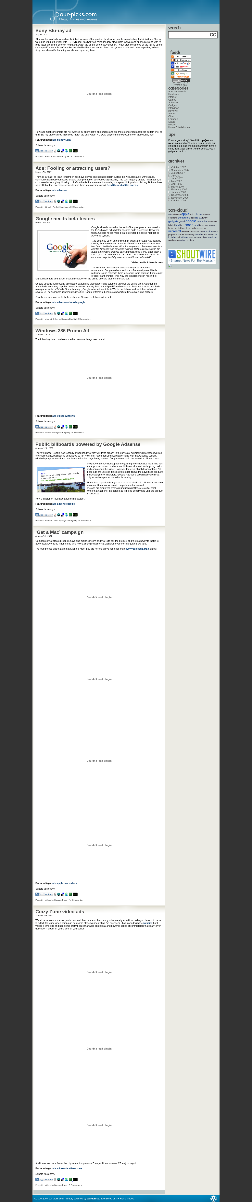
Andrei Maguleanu (61, 207)
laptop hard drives (176, 228)
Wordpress (93, 1198)
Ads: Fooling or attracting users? (72, 168)
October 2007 (178, 167)
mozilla (208, 231)
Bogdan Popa (60, 900)
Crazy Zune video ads (59, 911)
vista (191, 237)
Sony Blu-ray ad (53, 30)
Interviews (173, 108)
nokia (215, 231)
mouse (200, 231)
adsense (62, 190)
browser (206, 214)
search (198, 234)
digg (193, 218)
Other (47, 207)
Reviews (173, 110)
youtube (190, 240)
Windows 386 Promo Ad (62, 330)
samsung (189, 234)
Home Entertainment (54, 156)
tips (215, 234)
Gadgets (172, 105)
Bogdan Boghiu (68, 319)
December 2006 (180, 195)
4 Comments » (77, 432)
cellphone (172, 218)
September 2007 (180, 170)
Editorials (173, 119)
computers (184, 217)
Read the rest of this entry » (122, 185)
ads (54, 139)
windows (70, 416)
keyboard (203, 225)
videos (61, 416)
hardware (212, 221)
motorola (192, 231)
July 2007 (176, 175)
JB (68, 156)
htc (181, 225)
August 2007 (178, 173)
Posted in (40, 156)
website (147, 923)
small (204, 234)
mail (193, 228)
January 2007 (178, 192)
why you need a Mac (137, 548)
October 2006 (178, 200)
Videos (48, 432)
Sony (68, 139)
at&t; (192, 214)
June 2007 (177, 178)
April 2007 (176, 184)
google (81, 302)
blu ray (61, 139)
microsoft (62, 1168)
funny (205, 218)
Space (171, 121)
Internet (48, 319)
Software (173, 102)
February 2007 (179, 189)
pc (169, 234)
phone (174, 234)
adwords (72, 302)
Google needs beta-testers (65, 218)
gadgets (173, 221)
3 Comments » (78, 207)
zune (79, 1168)
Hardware (173, 94)
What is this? (181, 85)
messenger (200, 228)
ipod (196, 225)
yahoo (183, 240)
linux (188, 228)
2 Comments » (77, 156)
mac (66, 883)
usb (178, 237)
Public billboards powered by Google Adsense (87, 444)
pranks (181, 234)
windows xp (174, 240)
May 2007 (176, 181)
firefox (198, 217)
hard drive (202, 221)
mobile (185, 231)
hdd (177, 225)
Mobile (172, 124)
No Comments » (76, 900)
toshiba (172, 237)
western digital (200, 237)
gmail (182, 221)
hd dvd (171, 225)
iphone (188, 225)
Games (172, 99)
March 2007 (177, 186)
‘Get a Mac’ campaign (59, 532)
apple (60, 883)
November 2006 (180, 197)
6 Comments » (75, 1185)
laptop (212, 225)
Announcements (177, 91)
